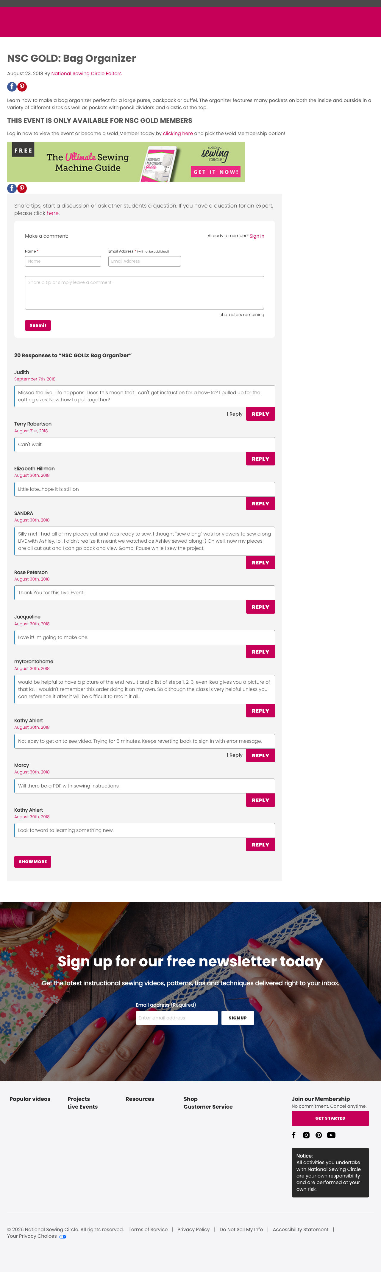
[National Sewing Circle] (126, 180)
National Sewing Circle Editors (86, 73)
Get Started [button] (330, 1118)
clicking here (178, 133)
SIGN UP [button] (238, 1018)
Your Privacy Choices (32, 1236)
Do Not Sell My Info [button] (241, 1229)
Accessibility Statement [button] (301, 1229)
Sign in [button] (257, 236)
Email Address (138, 251)
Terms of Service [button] (148, 1229)
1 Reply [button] (235, 414)
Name (31, 251)
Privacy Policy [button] (194, 1229)
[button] (12, 87)
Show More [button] (33, 862)
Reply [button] (260, 414)
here (53, 213)
